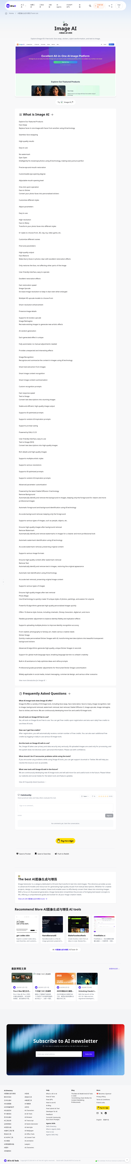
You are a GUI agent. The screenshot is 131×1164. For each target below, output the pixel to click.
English (99, 1120)
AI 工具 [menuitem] (22, 6)
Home (11, 13)
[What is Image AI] (3, 579)
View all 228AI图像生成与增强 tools (31, 899)
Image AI (67, 102)
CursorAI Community (53, 1117)
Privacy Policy (101, 1097)
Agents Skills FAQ (52, 1135)
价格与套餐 (100, 6)
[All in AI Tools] (11, 5)
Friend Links (101, 1103)
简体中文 (106, 1120)
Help (47, 1090)
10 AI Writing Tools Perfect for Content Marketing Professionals (81, 1100)
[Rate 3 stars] (103, 796)
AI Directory (8, 1090)
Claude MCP (68, 1160)
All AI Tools (64, 949)
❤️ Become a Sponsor (104, 1094)
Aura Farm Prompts (52, 1119)
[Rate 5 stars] (107, 796)
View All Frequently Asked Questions (32, 782)
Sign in (119, 6)
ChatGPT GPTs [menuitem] (69, 6)
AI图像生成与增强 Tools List (28, 13)
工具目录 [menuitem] (42, 6)
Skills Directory (51, 1126)
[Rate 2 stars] (101, 796)
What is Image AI (36, 115)
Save (86, 796)
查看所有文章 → (114, 969)
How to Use (50, 1132)
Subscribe (88, 1054)
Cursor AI (77, 1160)
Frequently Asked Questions (44, 694)
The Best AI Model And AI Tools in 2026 (82, 1095)
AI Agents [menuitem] (59, 6)
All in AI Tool (37, 1160)
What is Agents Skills (53, 1129)
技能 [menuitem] (79, 6)
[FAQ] (3, 582)
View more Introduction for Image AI (32, 680)
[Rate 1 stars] (99, 796)
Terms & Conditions (103, 1100)
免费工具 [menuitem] (32, 6)
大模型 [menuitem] (50, 6)
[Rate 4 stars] (105, 796)
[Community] (3, 584)
